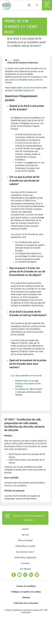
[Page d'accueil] (6, 60)
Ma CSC (25, 535)
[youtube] (19, 575)
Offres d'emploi (25, 540)
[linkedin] (31, 575)
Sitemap (26, 597)
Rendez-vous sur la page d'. (28, 383)
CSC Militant (25, 569)
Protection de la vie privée (26, 603)
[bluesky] (37, 575)
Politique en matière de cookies (26, 592)
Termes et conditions (26, 586)
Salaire (16, 60)
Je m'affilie (47, 7)
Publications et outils (25, 546)
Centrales (25, 563)
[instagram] (25, 575)
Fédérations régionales (25, 557)
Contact (25, 529)
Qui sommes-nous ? (25, 552)
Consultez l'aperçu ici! (24, 90)
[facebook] (14, 575)
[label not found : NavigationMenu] (37, 5)
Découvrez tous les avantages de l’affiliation (28, 518)
